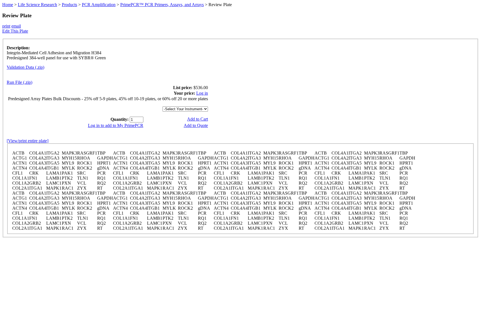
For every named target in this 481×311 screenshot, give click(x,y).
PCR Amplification (99, 4)
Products (69, 4)
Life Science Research (37, 4)
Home (7, 4)
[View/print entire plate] (27, 140)
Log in (202, 93)
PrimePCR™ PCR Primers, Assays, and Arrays (162, 4)
